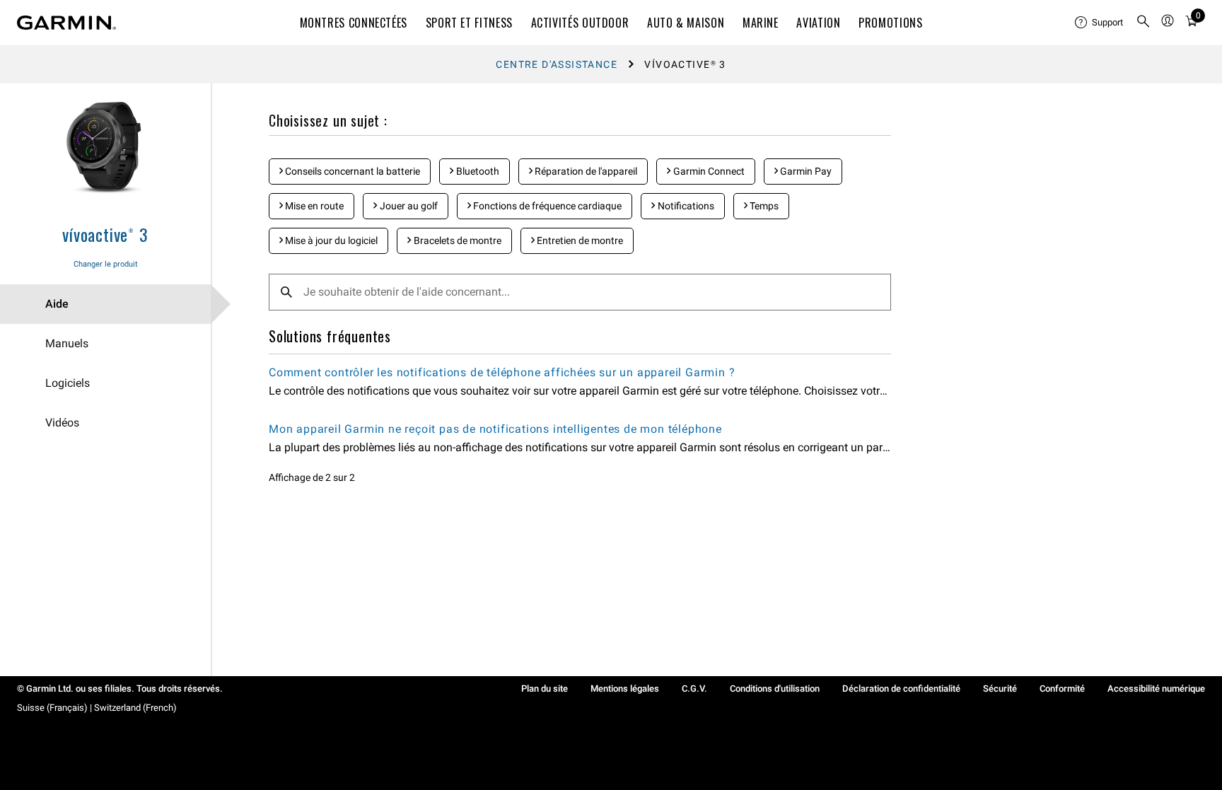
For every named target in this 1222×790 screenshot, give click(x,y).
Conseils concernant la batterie (351, 171)
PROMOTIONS (890, 22)
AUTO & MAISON (685, 22)
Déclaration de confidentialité (901, 688)
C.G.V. (694, 688)
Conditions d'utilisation (775, 688)
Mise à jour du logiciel (330, 240)
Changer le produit (106, 264)
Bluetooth (476, 171)
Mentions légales (624, 688)
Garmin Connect (708, 171)
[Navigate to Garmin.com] (66, 22)
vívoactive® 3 (105, 234)
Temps (763, 205)
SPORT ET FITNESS (469, 22)
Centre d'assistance (556, 64)
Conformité (1062, 688)
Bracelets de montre (456, 240)
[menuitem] (1099, 22)
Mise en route (313, 205)
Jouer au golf (408, 205)
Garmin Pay (805, 171)
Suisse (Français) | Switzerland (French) (97, 707)
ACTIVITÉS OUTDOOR (580, 22)
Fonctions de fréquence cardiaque (546, 205)
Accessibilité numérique (1156, 688)
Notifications (685, 205)
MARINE (761, 22)
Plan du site (544, 688)
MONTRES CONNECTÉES (354, 22)
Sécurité (1000, 688)
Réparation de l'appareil (585, 171)
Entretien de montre (579, 240)
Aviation (818, 22)
